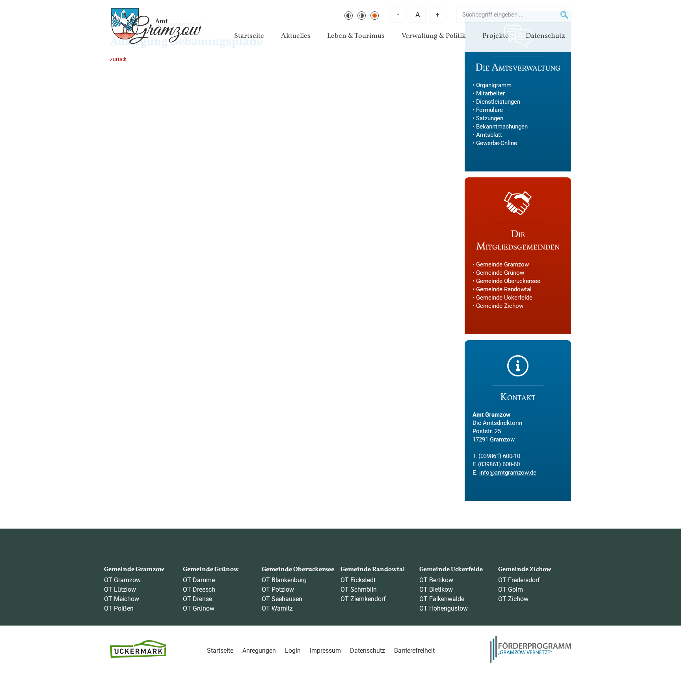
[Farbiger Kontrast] (374, 15)
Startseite (249, 36)
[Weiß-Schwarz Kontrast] (361, 15)
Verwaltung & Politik (434, 36)
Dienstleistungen (498, 101)
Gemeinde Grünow (500, 272)
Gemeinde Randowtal (504, 289)
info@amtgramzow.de (507, 472)
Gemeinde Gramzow (502, 264)
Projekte (495, 36)
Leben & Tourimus (356, 36)
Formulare (489, 110)
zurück (118, 59)
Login (293, 650)
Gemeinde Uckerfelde (504, 297)
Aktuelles (296, 36)
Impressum (325, 650)
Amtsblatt (489, 134)
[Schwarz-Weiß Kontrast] (348, 15)
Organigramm (494, 85)
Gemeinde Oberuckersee (508, 281)
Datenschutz (545, 36)
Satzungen (489, 118)
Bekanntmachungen (502, 126)
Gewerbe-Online (496, 143)
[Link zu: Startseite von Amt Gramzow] (156, 26)
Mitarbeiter (490, 93)
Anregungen (259, 650)
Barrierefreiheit (414, 650)
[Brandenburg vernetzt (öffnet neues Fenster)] (530, 661)
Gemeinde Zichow (499, 305)
